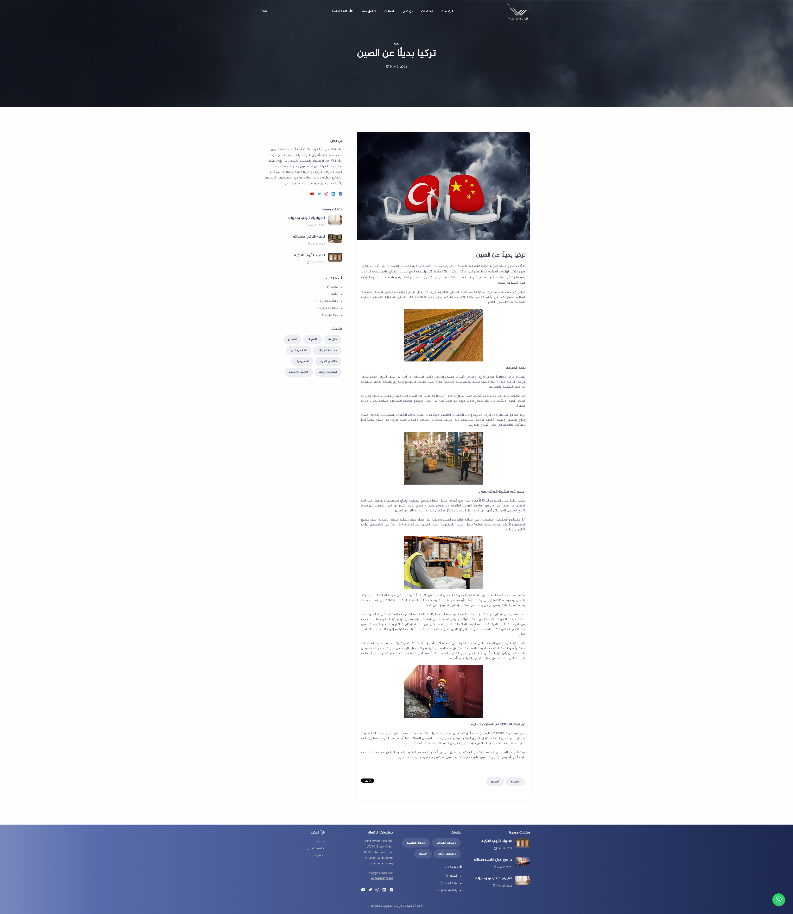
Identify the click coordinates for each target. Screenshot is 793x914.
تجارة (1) (332, 287)
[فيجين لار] (517, 12)
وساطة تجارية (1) (326, 301)
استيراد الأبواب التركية (309, 255)
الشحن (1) (331, 294)
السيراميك (301, 361)
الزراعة (332, 339)
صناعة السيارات (327, 350)
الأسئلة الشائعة (342, 11)
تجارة (396, 43)
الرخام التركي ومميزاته (309, 237)
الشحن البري (298, 350)
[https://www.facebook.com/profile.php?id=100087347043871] (340, 194)
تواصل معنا (368, 11)
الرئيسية (447, 11)
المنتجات (427, 11)
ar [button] (265, 11)
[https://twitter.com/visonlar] (319, 194)
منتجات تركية (327, 372)
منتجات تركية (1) (327, 308)
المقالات (389, 11)
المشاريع (319, 855)
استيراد (514, 781)
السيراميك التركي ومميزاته (306, 218)
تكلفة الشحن (316, 848)
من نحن (408, 11)
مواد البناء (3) (329, 315)
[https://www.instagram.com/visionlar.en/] (326, 194)
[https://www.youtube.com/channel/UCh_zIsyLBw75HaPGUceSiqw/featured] (312, 194)
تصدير (494, 781)
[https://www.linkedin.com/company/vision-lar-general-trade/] (333, 194)
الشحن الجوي (328, 361)
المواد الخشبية (298, 372)
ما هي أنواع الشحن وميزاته (493, 860)
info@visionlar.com (380, 873)
